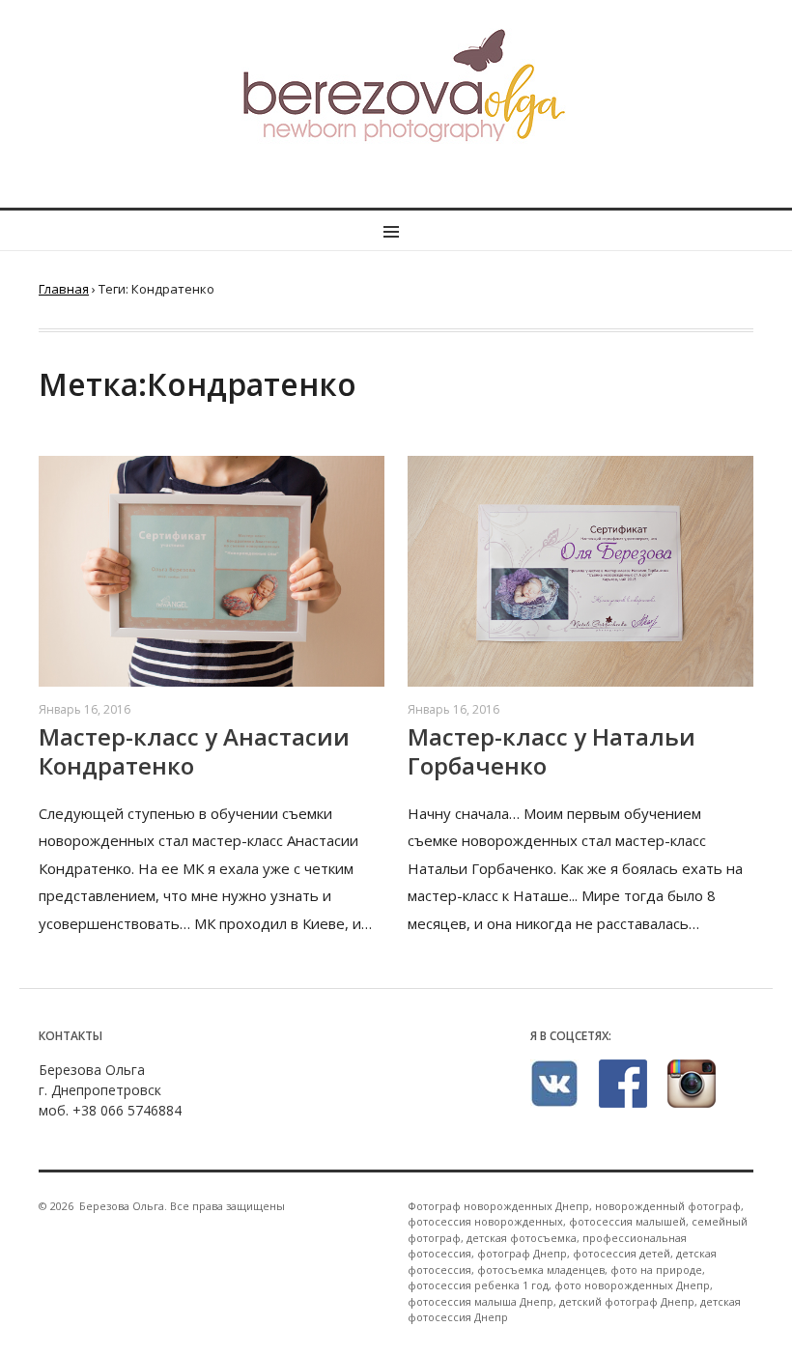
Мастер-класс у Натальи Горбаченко (551, 750)
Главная (64, 288)
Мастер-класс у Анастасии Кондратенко (194, 750)
